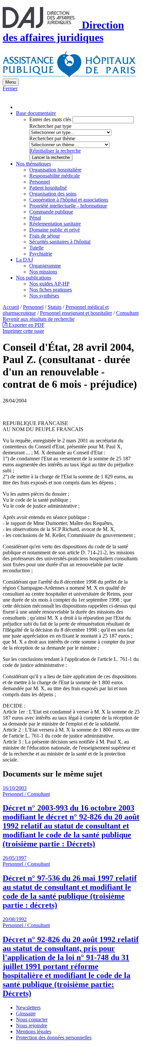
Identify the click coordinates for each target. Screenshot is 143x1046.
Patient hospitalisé (48, 188)
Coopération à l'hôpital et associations (68, 200)
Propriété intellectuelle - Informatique (68, 206)
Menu (10, 82)
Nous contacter (32, 1019)
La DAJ (24, 259)
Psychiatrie (40, 254)
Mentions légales (33, 1031)
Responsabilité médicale (54, 176)
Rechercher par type (50, 126)
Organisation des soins (52, 194)
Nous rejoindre (31, 1025)
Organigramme (45, 265)
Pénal (35, 218)
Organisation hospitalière (55, 170)
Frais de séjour (44, 236)
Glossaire (26, 1013)
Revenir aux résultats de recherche (38, 319)
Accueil (11, 307)
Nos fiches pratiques (50, 289)
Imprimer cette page (23, 331)
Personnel (39, 182)
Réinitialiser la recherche (55, 151)
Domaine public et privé (54, 230)
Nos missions (43, 271)
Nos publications (33, 277)
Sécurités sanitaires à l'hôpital (59, 242)
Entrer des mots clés (50, 119)
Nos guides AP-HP (49, 283)
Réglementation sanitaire (55, 224)
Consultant (127, 313)
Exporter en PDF (26, 325)
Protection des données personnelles (53, 1037)
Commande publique (51, 212)
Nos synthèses (44, 295)
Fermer (10, 88)
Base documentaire (36, 113)
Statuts (55, 307)
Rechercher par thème (52, 138)
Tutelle (36, 248)
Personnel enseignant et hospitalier (76, 313)
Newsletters (28, 1007)
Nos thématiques (33, 164)
